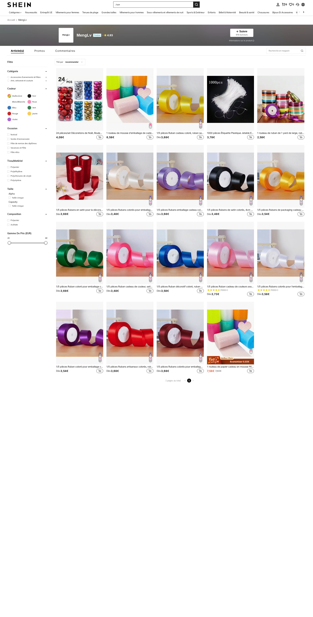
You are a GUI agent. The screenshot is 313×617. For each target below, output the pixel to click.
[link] (284, 4)
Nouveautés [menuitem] (31, 12)
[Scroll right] (303, 12)
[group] (27, 77)
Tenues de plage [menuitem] (90, 12)
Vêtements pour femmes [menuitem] (67, 12)
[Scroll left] (299, 12)
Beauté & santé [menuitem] (246, 12)
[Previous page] (185, 381)
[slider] (9, 242)
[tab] (17, 50)
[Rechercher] (196, 4)
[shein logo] (19, 4)
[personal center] (278, 5)
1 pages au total (173, 380)
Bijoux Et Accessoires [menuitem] (282, 12)
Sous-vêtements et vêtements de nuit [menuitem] (165, 12)
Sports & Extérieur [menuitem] (196, 12)
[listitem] (79, 104)
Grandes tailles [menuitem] (109, 12)
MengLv (84, 35)
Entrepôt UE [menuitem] (46, 12)
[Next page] (193, 381)
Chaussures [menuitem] (263, 12)
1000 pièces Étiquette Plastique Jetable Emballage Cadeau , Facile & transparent (230, 133)
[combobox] (70, 62)
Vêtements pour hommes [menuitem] (131, 12)
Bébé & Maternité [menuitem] (227, 12)
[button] (297, 5)
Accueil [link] (11, 20)
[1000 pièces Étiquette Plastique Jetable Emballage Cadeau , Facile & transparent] (230, 99)
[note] (230, 360)
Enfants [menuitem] (212, 12)
